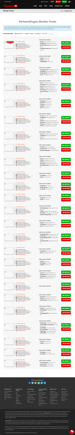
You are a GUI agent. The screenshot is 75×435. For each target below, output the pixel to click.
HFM (17, 397)
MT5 (42, 60)
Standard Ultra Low (46, 48)
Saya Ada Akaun (66, 47)
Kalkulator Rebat (30, 397)
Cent (42, 88)
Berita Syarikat (7, 396)
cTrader (43, 189)
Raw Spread (44, 73)
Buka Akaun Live (66, 43)
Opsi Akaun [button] (38, 33)
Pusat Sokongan (7, 394)
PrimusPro (44, 364)
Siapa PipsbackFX (8, 391)
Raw (42, 177)
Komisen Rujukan (42, 392)
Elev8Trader (44, 61)
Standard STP (44, 234)
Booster (43, 122)
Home (62, 11)
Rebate (45, 6)
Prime (42, 102)
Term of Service (27, 432)
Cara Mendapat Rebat (31, 394)
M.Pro (42, 298)
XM (16, 392)
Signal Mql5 (63, 392)
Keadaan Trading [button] (29, 33)
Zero (42, 86)
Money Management (54, 394)
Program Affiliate (59, 6)
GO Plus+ (43, 354)
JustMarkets (18, 395)
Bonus (42, 124)
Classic (43, 104)
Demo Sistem (45, 1)
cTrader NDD (44, 329)
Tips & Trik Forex (53, 403)
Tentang (35, 6)
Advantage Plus (45, 313)
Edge (42, 106)
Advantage (44, 310)
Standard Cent (44, 69)
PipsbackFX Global (19, 432)
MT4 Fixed (43, 323)
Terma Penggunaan (8, 397)
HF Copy (43, 89)
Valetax (17, 400)
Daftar (58, 1)
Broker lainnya (19, 403)
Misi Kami (6, 392)
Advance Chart (64, 391)
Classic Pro (44, 148)
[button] (69, 2)
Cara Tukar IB (30, 396)
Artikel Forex (52, 391)
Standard (43, 43)
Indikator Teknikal (53, 392)
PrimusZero (44, 366)
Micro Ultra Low (45, 45)
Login (65, 1)
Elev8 (17, 394)
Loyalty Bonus (42, 402)
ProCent (43, 163)
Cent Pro (43, 147)
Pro (42, 74)
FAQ (5, 399)
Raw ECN (43, 236)
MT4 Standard (44, 208)
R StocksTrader (45, 165)
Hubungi (52, 1)
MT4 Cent (43, 331)
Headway (18, 402)
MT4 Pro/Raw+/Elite (46, 214)
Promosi (51, 6)
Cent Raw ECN (44, 241)
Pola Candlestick (53, 397)
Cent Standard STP (45, 237)
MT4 (42, 58)
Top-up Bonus (44, 91)
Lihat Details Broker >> (21, 48)
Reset (44, 33)
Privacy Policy (34, 432)
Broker (40, 6)
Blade (42, 264)
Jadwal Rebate (30, 402)
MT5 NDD (43, 333)
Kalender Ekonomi (65, 394)
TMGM (17, 398)
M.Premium (44, 300)
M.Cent (43, 296)
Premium (43, 84)
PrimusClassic (44, 362)
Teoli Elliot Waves (53, 396)
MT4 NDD (43, 328)
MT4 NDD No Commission (47, 324)
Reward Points (42, 400)
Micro (42, 42)
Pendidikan (67, 6)
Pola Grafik (52, 399)
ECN (42, 120)
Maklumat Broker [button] (18, 33)
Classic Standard (45, 150)
